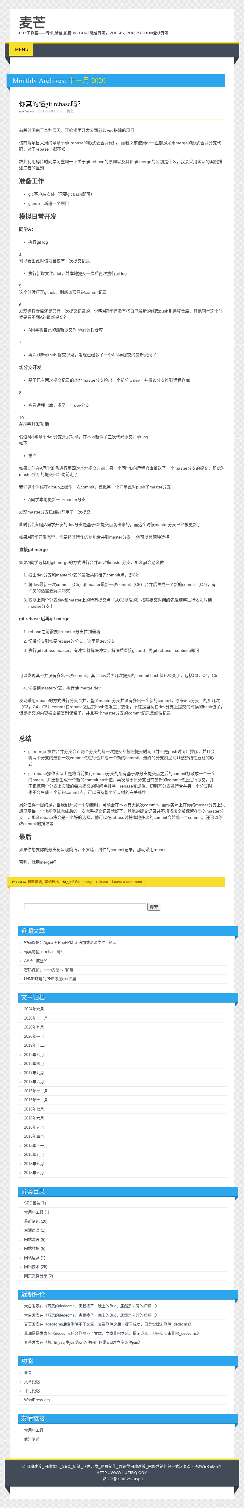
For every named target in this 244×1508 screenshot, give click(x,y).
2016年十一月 (36, 1100)
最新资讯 (35, 882)
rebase (102, 882)
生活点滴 (32, 1230)
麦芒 (70, 111)
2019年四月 (34, 1063)
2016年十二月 (36, 1091)
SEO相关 (32, 1203)
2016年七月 (34, 1109)
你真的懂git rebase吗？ (51, 103)
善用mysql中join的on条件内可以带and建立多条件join (92, 1342)
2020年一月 (34, 1036)
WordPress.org (37, 1400)
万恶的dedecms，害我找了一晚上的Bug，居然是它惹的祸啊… (101, 1306)
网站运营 (32, 1257)
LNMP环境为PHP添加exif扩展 (50, 979)
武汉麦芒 (32, 1439)
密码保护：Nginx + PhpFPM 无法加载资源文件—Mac (70, 942)
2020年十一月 (36, 1018)
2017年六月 (34, 1081)
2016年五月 (34, 1127)
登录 (28, 1372)
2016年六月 (34, 1118)
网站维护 (32, 1248)
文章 (32, 1381)
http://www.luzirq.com (122, 1473)
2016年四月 (34, 1136)
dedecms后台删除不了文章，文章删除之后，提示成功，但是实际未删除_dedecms (118, 1324)
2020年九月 (34, 1027)
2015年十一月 (36, 1145)
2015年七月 (34, 1163)
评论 (32, 1390)
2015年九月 (34, 1154)
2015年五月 (34, 1172)
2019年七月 (34, 1054)
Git (77, 882)
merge (87, 882)
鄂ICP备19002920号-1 (123, 1479)
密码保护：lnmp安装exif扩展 (48, 970)
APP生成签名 (36, 960)
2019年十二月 (36, 1045)
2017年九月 (34, 1073)
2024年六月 (34, 1009)
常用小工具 (33, 1212)
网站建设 (32, 1239)
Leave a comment (127, 882)
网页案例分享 (35, 1276)
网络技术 (52, 882)
